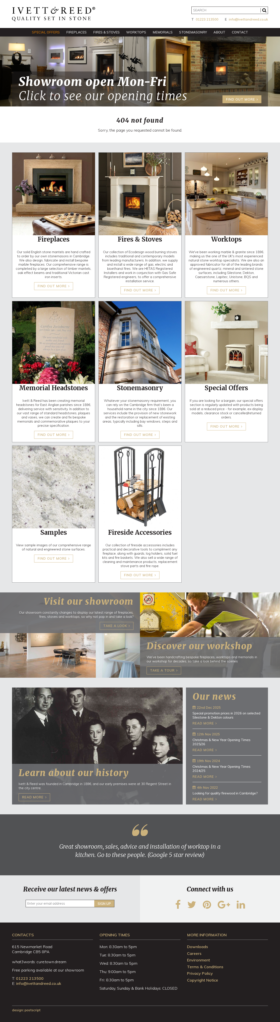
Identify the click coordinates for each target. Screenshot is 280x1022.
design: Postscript (26, 1010)
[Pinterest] (207, 907)
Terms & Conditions (205, 966)
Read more (203, 723)
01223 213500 (207, 19)
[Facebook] (178, 907)
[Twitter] (191, 907)
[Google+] (224, 907)
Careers (194, 953)
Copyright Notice (202, 980)
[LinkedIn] (241, 907)
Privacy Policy (200, 973)
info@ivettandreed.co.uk (248, 19)
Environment (198, 960)
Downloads (197, 946)
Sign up (104, 904)
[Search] (264, 10)
